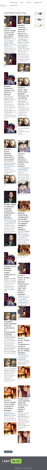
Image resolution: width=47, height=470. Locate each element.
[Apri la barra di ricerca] (11, 8)
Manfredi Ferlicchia (8, 164)
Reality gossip (7, 65)
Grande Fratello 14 (8, 246)
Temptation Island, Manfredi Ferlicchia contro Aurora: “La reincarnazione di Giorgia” (10, 328)
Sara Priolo (6, 167)
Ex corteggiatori (22, 72)
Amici (22, 2)
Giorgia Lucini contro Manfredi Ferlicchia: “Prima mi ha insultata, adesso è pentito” (24, 405)
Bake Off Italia (13, 5)
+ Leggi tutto (8, 451)
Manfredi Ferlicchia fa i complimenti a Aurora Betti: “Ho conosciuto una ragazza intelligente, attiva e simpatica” (23, 221)
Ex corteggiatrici (8, 306)
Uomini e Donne (22, 43)
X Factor (28, 2)
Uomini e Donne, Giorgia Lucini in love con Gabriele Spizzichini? (10, 33)
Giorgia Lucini (11, 166)
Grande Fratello (38, 2)
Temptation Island (8, 336)
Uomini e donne (14, 2)
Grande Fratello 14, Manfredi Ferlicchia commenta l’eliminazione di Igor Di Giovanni (10, 211)
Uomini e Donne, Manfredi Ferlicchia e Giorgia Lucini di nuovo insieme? (23, 160)
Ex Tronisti (13, 133)
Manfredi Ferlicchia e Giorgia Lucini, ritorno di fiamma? (9, 90)
